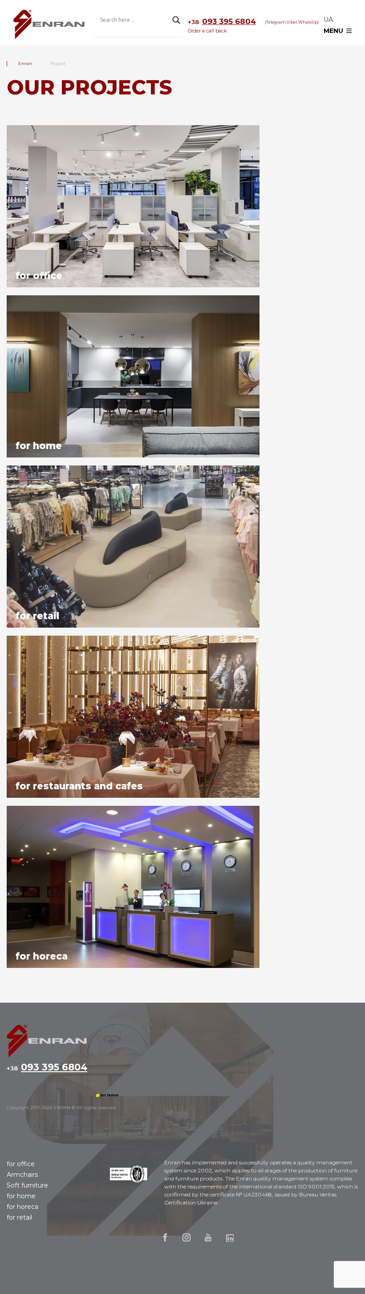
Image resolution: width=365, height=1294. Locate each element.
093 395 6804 (222, 21)
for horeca (22, 1207)
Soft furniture (27, 1185)
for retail (19, 1217)
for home (21, 1196)
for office (21, 1164)
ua (328, 20)
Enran (49, 25)
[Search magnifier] (176, 20)
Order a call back (207, 31)
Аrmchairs (22, 1175)
